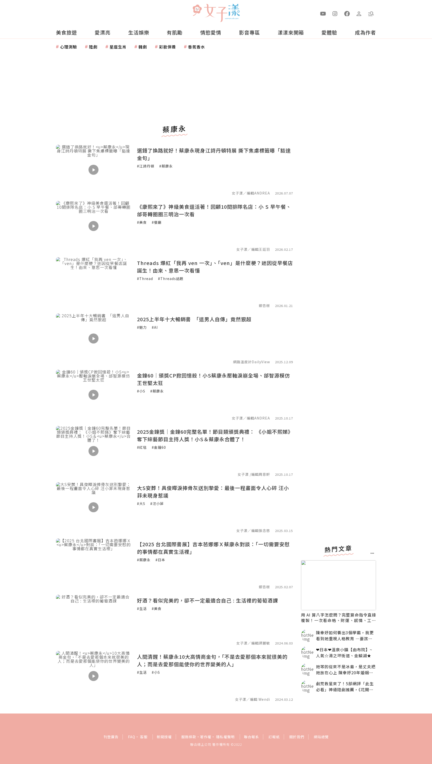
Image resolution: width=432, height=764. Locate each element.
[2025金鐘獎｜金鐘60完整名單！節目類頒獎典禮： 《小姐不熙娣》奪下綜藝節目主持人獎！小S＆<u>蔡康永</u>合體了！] (93, 451)
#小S (141, 391)
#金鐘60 (159, 447)
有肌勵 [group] (174, 32)
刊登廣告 (111, 736)
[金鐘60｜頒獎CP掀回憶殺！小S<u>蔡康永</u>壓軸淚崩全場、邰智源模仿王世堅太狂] (93, 395)
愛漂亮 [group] (102, 32)
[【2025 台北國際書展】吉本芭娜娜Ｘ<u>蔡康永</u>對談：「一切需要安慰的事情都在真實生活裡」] (93, 563)
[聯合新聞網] (197, 11)
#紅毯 (142, 447)
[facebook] (347, 13)
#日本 (160, 559)
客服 (144, 736)
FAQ (131, 736)
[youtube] (323, 13)
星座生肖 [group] (118, 47)
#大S (141, 503)
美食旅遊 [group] (66, 32)
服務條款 (188, 736)
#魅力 (142, 327)
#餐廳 (157, 222)
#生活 (142, 608)
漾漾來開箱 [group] (291, 32)
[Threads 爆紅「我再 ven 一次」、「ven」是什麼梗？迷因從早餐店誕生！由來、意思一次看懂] (93, 282)
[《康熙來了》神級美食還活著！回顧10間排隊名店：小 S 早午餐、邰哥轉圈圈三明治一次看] (93, 226)
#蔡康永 (166, 166)
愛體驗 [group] (329, 32)
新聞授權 (164, 736)
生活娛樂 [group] (138, 32)
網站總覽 (321, 736)
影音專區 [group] (249, 32)
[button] (371, 13)
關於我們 (296, 736)
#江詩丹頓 (145, 166)
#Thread (145, 278)
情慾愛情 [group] (210, 32)
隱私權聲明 (225, 736)
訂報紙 (274, 736)
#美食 (142, 222)
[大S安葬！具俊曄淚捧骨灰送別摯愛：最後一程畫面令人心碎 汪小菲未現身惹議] (93, 507)
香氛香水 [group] (196, 47)
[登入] (359, 13)
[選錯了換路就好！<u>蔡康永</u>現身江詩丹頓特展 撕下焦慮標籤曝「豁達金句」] (93, 170)
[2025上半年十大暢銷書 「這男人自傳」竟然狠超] (93, 339)
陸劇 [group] (93, 47)
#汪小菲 (157, 503)
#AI (155, 327)
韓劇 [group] (142, 47)
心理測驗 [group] (68, 47)
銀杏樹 (264, 305)
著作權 (205, 736)
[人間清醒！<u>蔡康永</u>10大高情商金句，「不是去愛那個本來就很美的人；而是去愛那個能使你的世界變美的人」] (93, 676)
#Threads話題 (171, 278)
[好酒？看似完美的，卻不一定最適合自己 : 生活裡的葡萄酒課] (93, 620)
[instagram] (335, 13)
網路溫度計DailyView (251, 361)
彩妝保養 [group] (167, 47)
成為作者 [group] (365, 32)
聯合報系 (251, 736)
